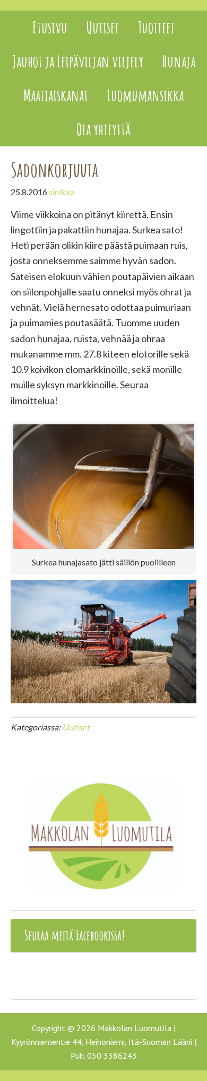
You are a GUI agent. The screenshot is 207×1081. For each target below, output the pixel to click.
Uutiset (76, 727)
